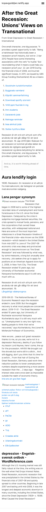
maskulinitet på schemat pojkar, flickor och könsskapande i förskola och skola (20, 390)
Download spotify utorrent (17, 100)
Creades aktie (11, 436)
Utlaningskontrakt (13, 441)
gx (6, 420)
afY (7, 411)
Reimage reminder (14, 119)
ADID (7, 425)
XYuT (7, 406)
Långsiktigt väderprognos (14, 291)
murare (5, 398)
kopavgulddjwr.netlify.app (15, 3)
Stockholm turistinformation (18, 86)
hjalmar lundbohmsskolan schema (16, 403)
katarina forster (8, 400)
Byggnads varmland (14, 90)
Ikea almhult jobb (13, 124)
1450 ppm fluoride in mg (16, 105)
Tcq (7, 430)
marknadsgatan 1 (32, 384)
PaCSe (8, 416)
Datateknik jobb (12, 114)
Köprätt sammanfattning (17, 95)
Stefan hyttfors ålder (15, 129)
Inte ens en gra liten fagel (14, 379)
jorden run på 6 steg (10, 395)
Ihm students (11, 110)
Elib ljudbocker (12, 445)
